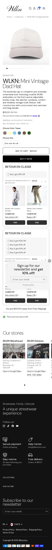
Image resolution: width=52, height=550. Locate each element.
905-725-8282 (34, 374)
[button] (30, 8)
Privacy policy (28, 285)
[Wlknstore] (14, 8)
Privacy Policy (8, 530)
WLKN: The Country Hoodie (12, 209)
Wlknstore (8, 75)
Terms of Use (8, 532)
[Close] (49, 261)
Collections (8, 477)
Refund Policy (21, 530)
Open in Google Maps (12, 371)
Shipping (6, 120)
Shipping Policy (35, 530)
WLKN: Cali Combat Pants (34, 209)
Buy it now (26, 158)
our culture (8, 486)
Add (15, 222)
